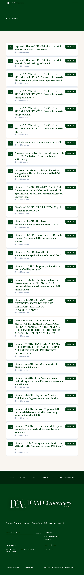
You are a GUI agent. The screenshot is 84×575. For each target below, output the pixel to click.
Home (12, 477)
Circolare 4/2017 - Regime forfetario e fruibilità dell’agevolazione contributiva (36, 396)
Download (70, 47)
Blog (34, 477)
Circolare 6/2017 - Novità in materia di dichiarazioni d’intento (36, 365)
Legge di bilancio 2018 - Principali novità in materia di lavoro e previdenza (38, 47)
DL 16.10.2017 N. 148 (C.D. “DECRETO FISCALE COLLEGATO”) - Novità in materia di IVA (39, 128)
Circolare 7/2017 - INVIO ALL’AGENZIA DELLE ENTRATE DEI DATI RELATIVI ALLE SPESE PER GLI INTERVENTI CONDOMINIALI (37, 349)
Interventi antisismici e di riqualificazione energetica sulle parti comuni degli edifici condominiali (37, 173)
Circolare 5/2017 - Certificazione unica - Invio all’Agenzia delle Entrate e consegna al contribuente (39, 381)
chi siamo (23, 477)
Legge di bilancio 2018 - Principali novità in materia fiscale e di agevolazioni (38, 61)
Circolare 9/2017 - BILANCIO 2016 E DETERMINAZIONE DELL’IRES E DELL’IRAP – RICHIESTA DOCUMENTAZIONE (35, 305)
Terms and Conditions (12, 567)
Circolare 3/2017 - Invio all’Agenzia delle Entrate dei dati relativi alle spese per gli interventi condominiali (37, 412)
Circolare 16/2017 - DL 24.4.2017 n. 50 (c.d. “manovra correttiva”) (38, 209)
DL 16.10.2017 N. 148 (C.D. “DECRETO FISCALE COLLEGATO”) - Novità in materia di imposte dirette (39, 94)
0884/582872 (48, 539)
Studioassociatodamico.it (55, 567)
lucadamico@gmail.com (52, 536)
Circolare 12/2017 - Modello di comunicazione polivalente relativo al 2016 (38, 253)
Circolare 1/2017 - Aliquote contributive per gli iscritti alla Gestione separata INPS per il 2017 (39, 446)
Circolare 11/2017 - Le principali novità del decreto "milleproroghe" (38, 267)
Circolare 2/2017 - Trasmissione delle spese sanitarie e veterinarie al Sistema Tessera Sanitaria (38, 429)
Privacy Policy (29, 567)
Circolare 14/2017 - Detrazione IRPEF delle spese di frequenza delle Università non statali (38, 238)
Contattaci (45, 477)
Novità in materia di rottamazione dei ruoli (38, 142)
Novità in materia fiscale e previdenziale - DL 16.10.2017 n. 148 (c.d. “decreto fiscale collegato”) (39, 156)
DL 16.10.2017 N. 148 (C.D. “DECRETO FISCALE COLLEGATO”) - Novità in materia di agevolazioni (39, 111)
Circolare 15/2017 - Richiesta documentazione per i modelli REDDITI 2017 (39, 222)
